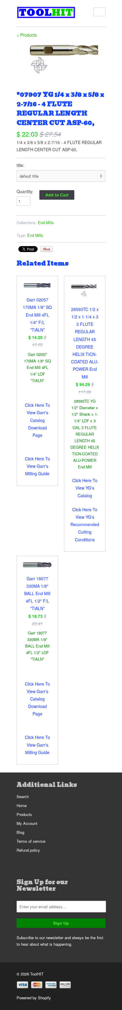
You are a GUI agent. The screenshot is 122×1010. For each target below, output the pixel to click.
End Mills (46, 222)
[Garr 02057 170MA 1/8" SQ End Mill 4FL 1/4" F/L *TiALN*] (37, 289)
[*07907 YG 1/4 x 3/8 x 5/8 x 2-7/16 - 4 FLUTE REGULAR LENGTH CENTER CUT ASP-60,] (61, 59)
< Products (27, 35)
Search (23, 796)
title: (20, 165)
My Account (27, 823)
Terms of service (31, 841)
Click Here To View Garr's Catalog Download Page (37, 420)
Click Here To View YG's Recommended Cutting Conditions (84, 524)
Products (24, 814)
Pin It (47, 249)
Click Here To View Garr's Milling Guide (37, 466)
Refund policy (28, 850)
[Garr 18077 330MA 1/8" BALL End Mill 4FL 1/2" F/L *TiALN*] (37, 568)
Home (22, 805)
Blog (20, 832)
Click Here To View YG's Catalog (84, 487)
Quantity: (25, 191)
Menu (99, 11)
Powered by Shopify (34, 997)
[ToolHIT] (46, 13)
